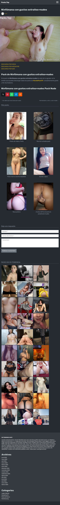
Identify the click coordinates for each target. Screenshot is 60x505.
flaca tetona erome (12, 444)
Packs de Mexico (6, 497)
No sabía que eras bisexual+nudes (11, 100)
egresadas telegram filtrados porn (24, 448)
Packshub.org (5, 498)
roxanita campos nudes (10, 448)
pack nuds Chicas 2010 (32, 440)
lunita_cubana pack (31, 449)
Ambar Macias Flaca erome (36, 446)
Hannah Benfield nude (20, 440)
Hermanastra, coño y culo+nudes (48, 100)
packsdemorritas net (12, 446)
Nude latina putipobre (20, 449)
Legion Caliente (5, 493)
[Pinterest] (7, 94)
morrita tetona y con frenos (48, 444)
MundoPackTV (5, 495)
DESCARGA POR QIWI (8, 69)
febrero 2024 (5, 484)
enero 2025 (4, 466)
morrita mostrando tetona (8, 440)
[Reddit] (20, 94)
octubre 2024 (5, 472)
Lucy (6, 13)
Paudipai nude (35, 442)
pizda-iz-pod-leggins (43, 441)
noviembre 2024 (6, 470)
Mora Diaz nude (22, 444)
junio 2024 (4, 479)
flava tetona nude (37, 444)
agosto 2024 (5, 475)
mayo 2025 (4, 459)
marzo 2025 (5, 463)
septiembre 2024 (6, 473)
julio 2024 (4, 477)
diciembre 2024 (5, 468)
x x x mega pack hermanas (19, 441)
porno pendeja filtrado (32, 441)
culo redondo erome (17, 445)
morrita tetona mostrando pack (47, 442)
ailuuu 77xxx (29, 444)
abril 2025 (4, 461)
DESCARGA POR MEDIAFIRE (10, 66)
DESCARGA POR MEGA (8, 64)
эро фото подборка (6, 445)
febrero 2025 (5, 464)
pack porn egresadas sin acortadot (13, 442)
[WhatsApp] (12, 94)
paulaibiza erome (27, 442)
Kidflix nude (4, 444)
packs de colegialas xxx (23, 446)
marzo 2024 (5, 482)
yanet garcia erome (41, 449)
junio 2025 (4, 457)
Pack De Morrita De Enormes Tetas (40, 445)
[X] (3, 94)
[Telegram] (16, 94)
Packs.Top (5, 2)
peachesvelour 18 (26, 445)
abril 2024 (4, 481)
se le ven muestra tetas (39, 448)
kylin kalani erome (42, 440)
